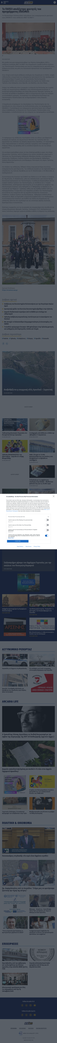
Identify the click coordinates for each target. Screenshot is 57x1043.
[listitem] (28, 516)
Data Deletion (20, 546)
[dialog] (28, 521)
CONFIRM (18, 541)
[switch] (47, 520)
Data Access (28, 546)
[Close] (54, 496)
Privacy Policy (37, 546)
